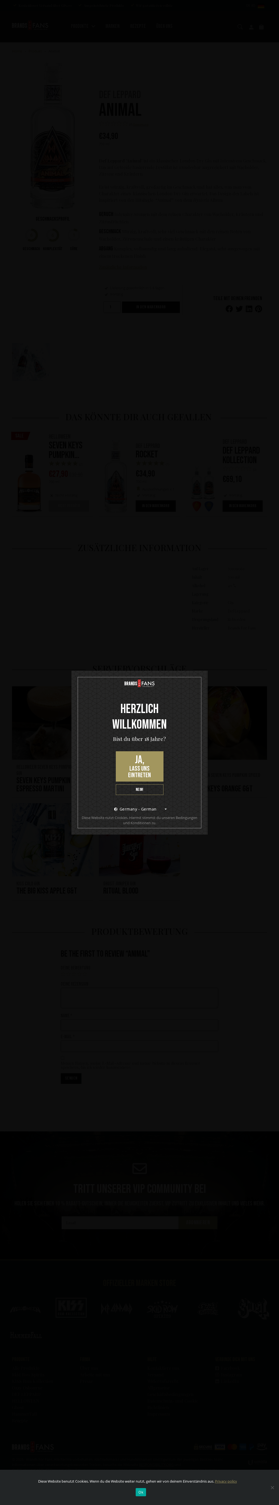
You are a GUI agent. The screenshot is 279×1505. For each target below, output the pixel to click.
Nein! (139, 789)
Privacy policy (226, 1481)
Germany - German (138, 809)
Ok (140, 1492)
